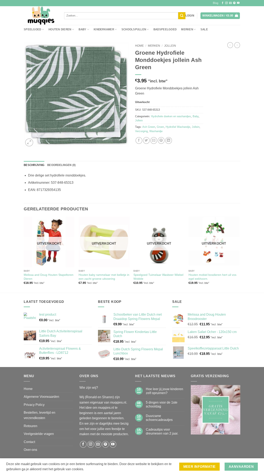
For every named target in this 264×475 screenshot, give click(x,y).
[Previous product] (237, 45)
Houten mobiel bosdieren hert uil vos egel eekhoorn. (212, 276)
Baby (82, 29)
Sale (204, 29)
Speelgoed (32, 29)
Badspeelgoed (165, 29)
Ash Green (148, 126)
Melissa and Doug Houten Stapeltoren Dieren (48, 276)
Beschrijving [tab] (34, 165)
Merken (187, 29)
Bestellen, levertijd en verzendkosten (39, 415)
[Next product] (230, 45)
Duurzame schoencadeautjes (159, 418)
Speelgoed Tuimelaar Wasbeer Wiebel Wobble (158, 276)
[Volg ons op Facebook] (222, 3)
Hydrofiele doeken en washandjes (171, 116)
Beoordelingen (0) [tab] (61, 165)
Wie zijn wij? (88, 387)
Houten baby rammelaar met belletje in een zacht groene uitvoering (104, 276)
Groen (160, 126)
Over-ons (30, 449)
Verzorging (141, 131)
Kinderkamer (104, 29)
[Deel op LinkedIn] (168, 140)
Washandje (156, 131)
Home (139, 45)
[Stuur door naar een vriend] (153, 140)
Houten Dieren (59, 29)
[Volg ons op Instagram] (226, 3)
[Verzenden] (181, 15)
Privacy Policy (34, 404)
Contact (29, 442)
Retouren (30, 426)
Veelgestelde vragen (39, 434)
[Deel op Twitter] (146, 140)
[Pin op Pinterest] (161, 140)
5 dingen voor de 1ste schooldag (161, 404)
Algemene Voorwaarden (41, 396)
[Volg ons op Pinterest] (234, 3)
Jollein (170, 45)
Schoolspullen (133, 29)
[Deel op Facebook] (139, 140)
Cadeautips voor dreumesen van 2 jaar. (162, 431)
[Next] (239, 254)
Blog (215, 3)
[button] (189, 15)
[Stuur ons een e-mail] (230, 3)
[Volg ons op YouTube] (238, 3)
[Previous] (24, 254)
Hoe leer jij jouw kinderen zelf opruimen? (164, 391)
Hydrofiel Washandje (178, 126)
